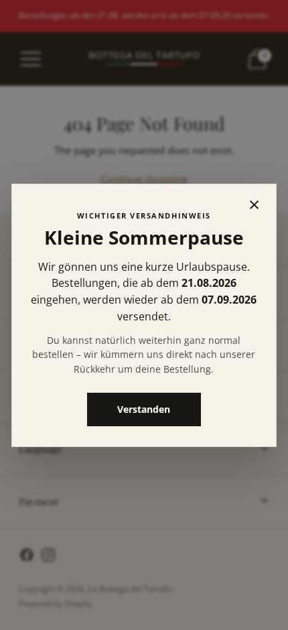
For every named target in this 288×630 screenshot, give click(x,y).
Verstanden (144, 408)
